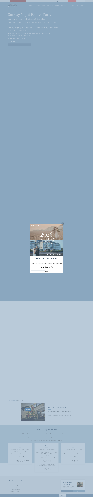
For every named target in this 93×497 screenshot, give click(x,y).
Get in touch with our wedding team (38, 270)
